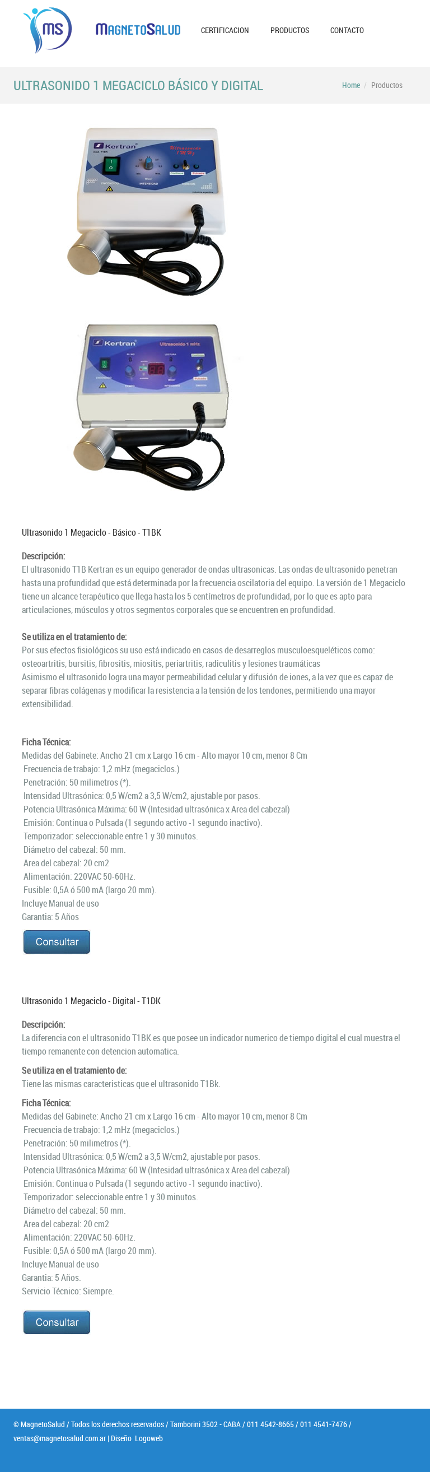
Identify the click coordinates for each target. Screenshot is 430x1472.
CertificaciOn (225, 30)
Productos (289, 30)
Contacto (347, 30)
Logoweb (148, 1438)
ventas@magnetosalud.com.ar (59, 1438)
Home (351, 85)
